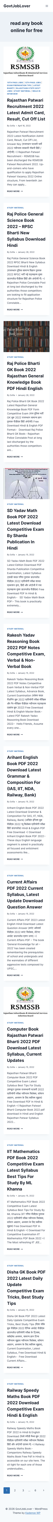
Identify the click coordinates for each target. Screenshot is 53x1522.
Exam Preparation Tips (19, 85)
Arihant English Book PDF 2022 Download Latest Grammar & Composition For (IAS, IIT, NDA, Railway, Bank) (24, 776)
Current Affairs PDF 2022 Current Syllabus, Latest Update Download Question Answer (25, 894)
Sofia (12, 125)
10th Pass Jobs (15, 82)
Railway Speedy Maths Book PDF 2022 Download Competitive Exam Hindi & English (25, 1403)
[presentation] (26, 62)
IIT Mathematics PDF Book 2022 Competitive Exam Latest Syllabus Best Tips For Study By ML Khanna (25, 1170)
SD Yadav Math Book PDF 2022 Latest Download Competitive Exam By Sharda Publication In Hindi (25, 529)
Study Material (22, 91)
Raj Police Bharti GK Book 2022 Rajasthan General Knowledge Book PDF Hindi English (25, 376)
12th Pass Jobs (33, 82)
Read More (15, 191)
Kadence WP (32, 1512)
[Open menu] (46, 6)
